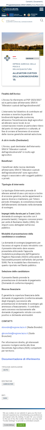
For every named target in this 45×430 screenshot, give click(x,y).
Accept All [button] (21, 425)
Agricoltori (8, 384)
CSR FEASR (29, 58)
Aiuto (5, 370)
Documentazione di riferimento (21, 359)
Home (8, 20)
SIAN (5, 398)
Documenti (38, 1)
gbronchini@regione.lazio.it (15, 333)
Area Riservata (37, 5)
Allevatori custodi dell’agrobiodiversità (25, 76)
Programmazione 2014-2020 (18, 5)
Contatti (29, 1)
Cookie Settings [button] (9, 425)
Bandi (12, 20)
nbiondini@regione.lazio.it (14, 327)
